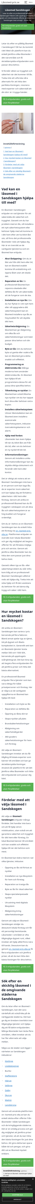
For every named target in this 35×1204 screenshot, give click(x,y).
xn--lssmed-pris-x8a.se (19, 949)
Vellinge (8, 1085)
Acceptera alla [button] (17, 1195)
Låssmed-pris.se (10, 2)
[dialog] (17, 1190)
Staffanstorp (11, 1075)
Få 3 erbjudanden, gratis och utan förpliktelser (14, 27)
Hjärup (8, 1080)
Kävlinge (9, 1061)
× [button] (33, 1179)
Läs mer (13, 1191)
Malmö (8, 1100)
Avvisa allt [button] (17, 1199)
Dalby (7, 1090)
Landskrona (10, 1105)
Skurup (8, 1095)
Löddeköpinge (12, 1066)
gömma (8, 147)
